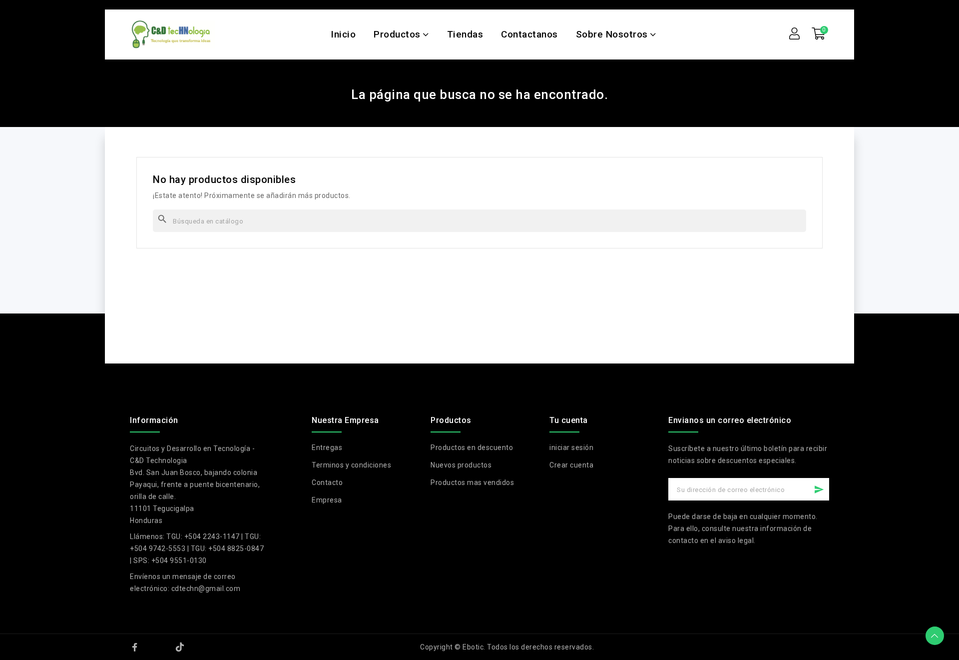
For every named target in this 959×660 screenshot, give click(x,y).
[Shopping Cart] (819, 34)
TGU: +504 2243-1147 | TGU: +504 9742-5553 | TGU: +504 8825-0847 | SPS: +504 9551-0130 (197, 548)
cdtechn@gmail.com (206, 588)
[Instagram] (157, 647)
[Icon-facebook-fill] (135, 647)
